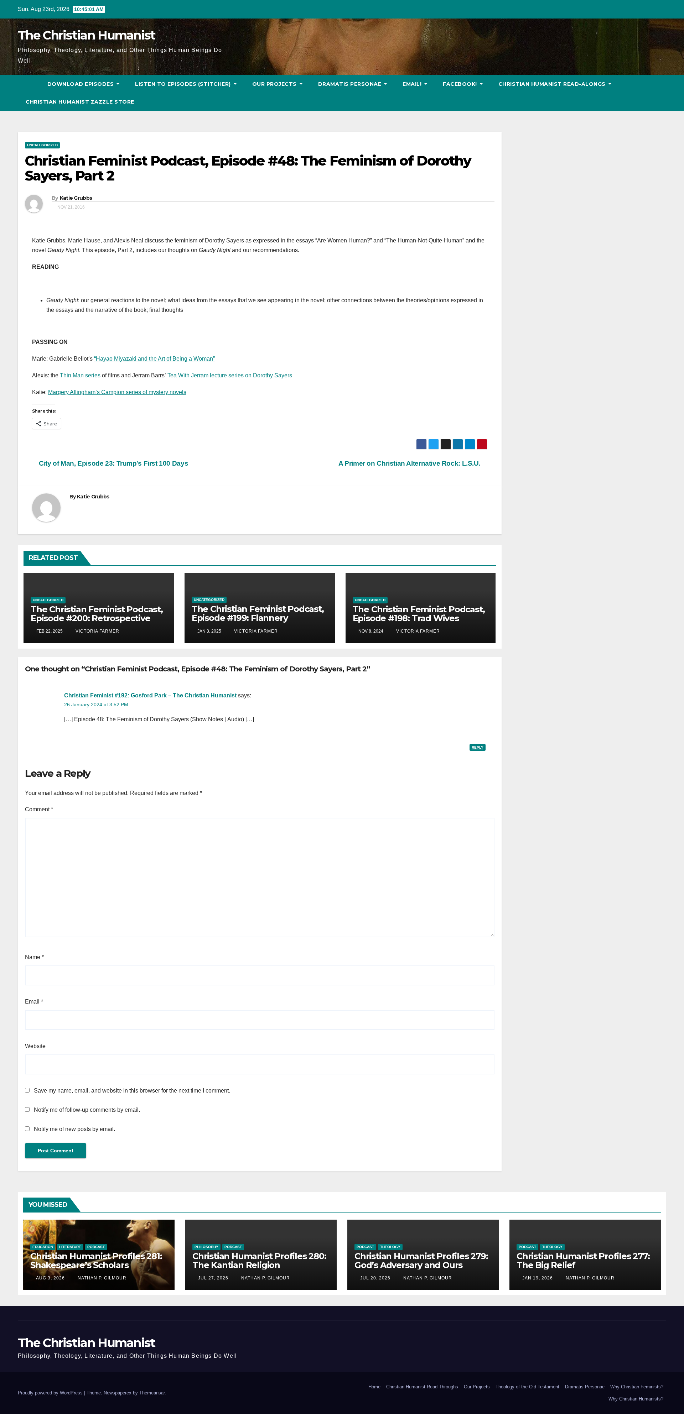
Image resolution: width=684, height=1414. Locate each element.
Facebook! (460, 84)
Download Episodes (81, 84)
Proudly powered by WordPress (51, 1392)
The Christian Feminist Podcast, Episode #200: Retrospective (97, 613)
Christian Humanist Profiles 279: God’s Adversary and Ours (421, 1260)
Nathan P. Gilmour (101, 1278)
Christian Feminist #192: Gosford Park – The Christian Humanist (150, 695)
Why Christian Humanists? (635, 1399)
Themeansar (152, 1392)
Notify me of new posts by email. (74, 1129)
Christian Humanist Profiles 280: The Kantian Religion (259, 1260)
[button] (661, 93)
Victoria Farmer (96, 631)
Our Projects (275, 84)
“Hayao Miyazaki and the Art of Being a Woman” (154, 359)
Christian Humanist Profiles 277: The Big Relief (583, 1260)
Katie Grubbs (76, 198)
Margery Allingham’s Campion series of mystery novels (117, 392)
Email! (413, 84)
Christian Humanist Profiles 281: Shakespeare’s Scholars (96, 1260)
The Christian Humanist (86, 35)
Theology (390, 1247)
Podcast (96, 1247)
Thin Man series (80, 375)
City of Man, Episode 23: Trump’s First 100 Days (112, 463)
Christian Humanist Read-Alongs (552, 84)
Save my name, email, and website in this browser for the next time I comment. (132, 1091)
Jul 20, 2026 (375, 1278)
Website (35, 1046)
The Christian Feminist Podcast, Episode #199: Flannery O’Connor (258, 618)
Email (34, 1002)
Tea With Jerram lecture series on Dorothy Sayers (229, 375)
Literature (70, 1247)
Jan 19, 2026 (537, 1278)
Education (42, 1247)
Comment (39, 809)
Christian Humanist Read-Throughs (422, 1386)
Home (374, 1386)
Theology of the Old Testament (527, 1386)
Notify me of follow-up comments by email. (87, 1110)
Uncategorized (42, 145)
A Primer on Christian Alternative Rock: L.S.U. (410, 463)
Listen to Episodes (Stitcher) (183, 84)
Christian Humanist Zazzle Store (80, 102)
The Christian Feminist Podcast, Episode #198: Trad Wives (419, 613)
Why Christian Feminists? (636, 1386)
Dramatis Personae (350, 84)
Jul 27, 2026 (213, 1278)
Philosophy (206, 1247)
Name (34, 957)
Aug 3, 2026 (50, 1278)
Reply (477, 747)
